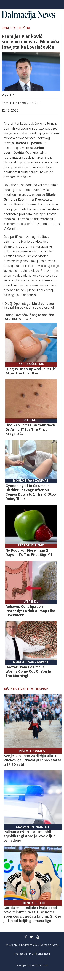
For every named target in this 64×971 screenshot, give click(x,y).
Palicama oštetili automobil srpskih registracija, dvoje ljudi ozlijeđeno (30, 836)
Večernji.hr (11, 228)
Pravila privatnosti (39, 953)
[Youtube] (38, 937)
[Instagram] (31, 937)
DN (12, 95)
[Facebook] (25, 937)
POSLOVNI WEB (40, 965)
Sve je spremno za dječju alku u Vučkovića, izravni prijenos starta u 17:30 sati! (32, 760)
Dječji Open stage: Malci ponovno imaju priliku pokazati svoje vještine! (28, 305)
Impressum (21, 953)
